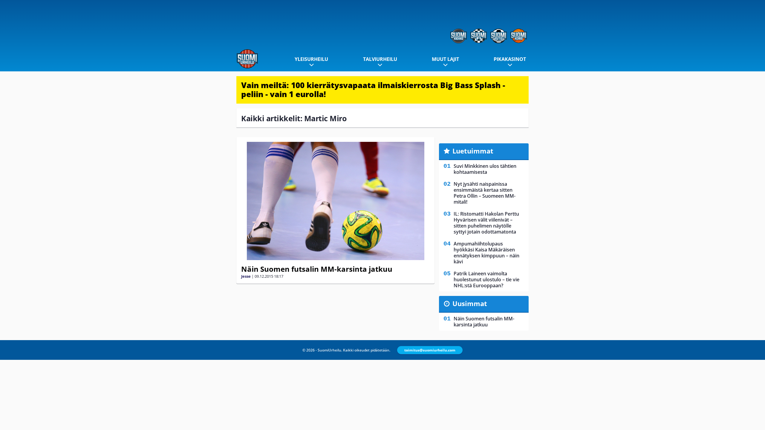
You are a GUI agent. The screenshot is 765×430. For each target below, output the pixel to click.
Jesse (246, 276)
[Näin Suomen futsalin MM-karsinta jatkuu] (335, 201)
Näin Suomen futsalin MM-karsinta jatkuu (316, 269)
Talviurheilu (380, 59)
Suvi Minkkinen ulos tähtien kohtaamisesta (485, 169)
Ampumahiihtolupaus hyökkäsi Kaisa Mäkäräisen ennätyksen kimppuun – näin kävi (486, 252)
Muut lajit (445, 59)
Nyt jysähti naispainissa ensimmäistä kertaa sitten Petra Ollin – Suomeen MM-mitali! (484, 193)
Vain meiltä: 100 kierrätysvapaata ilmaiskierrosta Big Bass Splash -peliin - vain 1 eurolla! (373, 89)
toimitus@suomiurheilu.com (429, 350)
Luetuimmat (472, 150)
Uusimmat (469, 303)
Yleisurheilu (311, 59)
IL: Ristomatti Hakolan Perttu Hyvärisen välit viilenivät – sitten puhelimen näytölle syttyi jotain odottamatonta (486, 223)
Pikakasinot (510, 59)
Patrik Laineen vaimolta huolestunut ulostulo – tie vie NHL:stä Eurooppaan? (486, 279)
